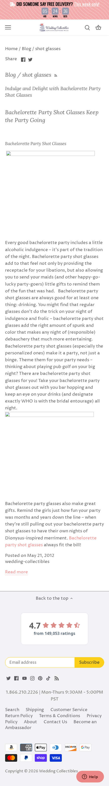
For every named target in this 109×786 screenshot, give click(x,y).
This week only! (86, 4)
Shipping (35, 710)
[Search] (87, 28)
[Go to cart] (98, 28)
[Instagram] (32, 678)
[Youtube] (24, 678)
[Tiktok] (48, 678)
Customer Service (68, 710)
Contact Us (55, 722)
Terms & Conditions (59, 716)
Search (12, 710)
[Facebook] (16, 678)
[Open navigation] (8, 27)
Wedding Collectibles (58, 771)
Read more (16, 572)
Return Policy (19, 716)
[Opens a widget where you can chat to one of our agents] (90, 777)
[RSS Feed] (55, 74)
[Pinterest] (40, 678)
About (30, 722)
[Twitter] (8, 678)
